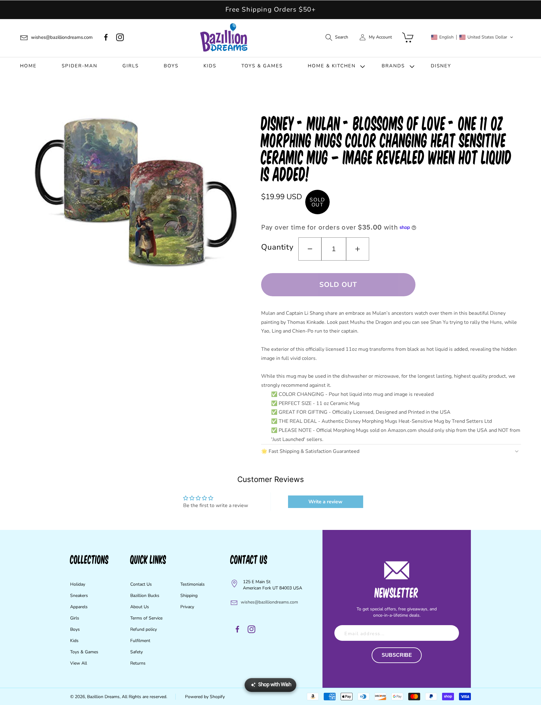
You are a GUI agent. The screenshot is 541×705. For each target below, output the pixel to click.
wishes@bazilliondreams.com (269, 602)
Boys (75, 629)
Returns (138, 663)
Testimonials (192, 584)
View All (78, 663)
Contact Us (141, 584)
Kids (74, 641)
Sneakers (79, 596)
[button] (336, 37)
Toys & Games (84, 652)
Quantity (277, 247)
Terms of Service (146, 618)
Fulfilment (140, 641)
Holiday (77, 584)
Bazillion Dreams (103, 697)
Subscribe (397, 655)
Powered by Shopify (205, 697)
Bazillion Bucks (144, 596)
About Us (139, 607)
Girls (74, 618)
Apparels (79, 607)
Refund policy (143, 629)
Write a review (325, 501)
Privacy (187, 607)
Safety (136, 652)
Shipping (189, 596)
